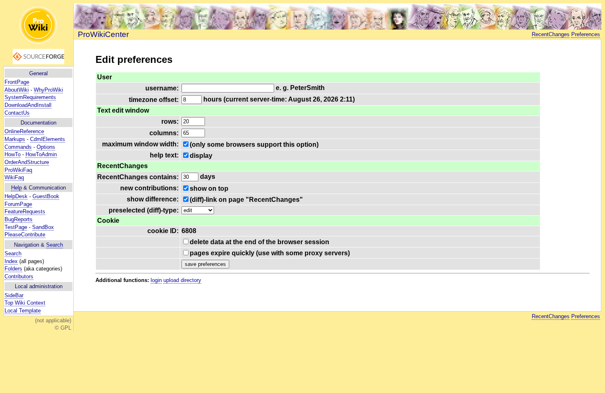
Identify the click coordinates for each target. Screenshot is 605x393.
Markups (15, 139)
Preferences (585, 34)
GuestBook (46, 196)
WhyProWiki (48, 90)
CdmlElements (47, 139)
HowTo (13, 154)
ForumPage (18, 204)
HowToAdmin (41, 154)
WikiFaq (14, 177)
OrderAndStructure (27, 162)
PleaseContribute (25, 234)
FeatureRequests (25, 211)
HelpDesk (16, 196)
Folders (13, 269)
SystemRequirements (30, 97)
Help (16, 188)
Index (11, 261)
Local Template (23, 310)
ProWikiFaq (18, 170)
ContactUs (17, 113)
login (156, 280)
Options (46, 147)
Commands (18, 147)
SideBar (14, 295)
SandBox (43, 227)
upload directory (182, 280)
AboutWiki (17, 90)
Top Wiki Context (25, 303)
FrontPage (17, 82)
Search (54, 245)
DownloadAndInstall (28, 105)
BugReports (19, 219)
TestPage (16, 227)
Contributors (19, 276)
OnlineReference (24, 131)
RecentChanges (551, 34)
